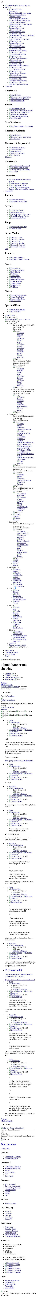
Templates (18, 281)
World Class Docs (22, 183)
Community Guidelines (12, 1236)
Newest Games (19, 212)
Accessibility (9, 1286)
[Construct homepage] (17, 5)
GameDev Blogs (10, 1233)
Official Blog (22, 227)
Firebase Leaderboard (8, 700)
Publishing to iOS (21, 114)
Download (21, 147)
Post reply (4, 683)
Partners (7, 1192)
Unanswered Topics (11, 652)
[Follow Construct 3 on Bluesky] (16, 243)
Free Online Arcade (11, 1234)
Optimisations (23, 116)
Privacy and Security (23, 169)
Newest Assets (21, 295)
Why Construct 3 (10, 1184)
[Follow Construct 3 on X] (14, 241)
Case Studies (9, 1176)
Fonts (16, 274)
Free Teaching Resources (13, 1188)
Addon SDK (20, 101)
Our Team (8, 1213)
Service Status (9, 1288)
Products (8, 7)
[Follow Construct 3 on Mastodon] (17, 247)
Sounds (21, 279)
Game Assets (9, 1227)
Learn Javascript (10, 1190)
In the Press (8, 1217)
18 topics (16, 728)
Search (7, 656)
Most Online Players (22, 216)
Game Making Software (13, 1157)
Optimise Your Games (25, 458)
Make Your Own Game (12, 1168)
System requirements (24, 97)
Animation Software (11, 1158)
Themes (18, 283)
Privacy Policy (9, 1282)
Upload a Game (21, 218)
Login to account (20, 645)
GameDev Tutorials (11, 1231)
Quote (20, 735)
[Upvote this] (15, 730)
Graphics (18, 278)
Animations (20, 270)
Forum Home (19, 200)
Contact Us (12, 643)
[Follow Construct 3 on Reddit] (16, 237)
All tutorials (17, 118)
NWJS (20, 149)
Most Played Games (24, 214)
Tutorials (16, 139)
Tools (16, 287)
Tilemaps (17, 285)
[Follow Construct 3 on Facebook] (17, 245)
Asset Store (13, 567)
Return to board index (16, 1128)
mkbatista (4, 709)
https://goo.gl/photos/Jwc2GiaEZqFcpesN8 (19, 761)
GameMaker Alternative (13, 1166)
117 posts (23, 728)
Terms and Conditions (12, 1280)
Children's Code (10, 1284)
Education (8, 157)
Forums (11, 588)
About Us (8, 1211)
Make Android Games (24, 451)
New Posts (17, 229)
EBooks (17, 272)
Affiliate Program (10, 1203)
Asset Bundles (20, 310)
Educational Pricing (20, 185)
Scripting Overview (22, 99)
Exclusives (17, 301)
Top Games (19, 210)
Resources (8, 86)
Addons (17, 268)
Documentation (10, 1172)
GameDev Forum (10, 1229)
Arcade (11, 605)
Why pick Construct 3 (22, 166)
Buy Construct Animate (21, 259)
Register (8, 315)
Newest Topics (22, 201)
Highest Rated (20, 299)
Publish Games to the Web (24, 447)
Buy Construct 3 (18, 258)
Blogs (11, 630)
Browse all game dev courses (23, 126)
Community (9, 191)
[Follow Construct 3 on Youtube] (16, 239)
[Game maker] (17, 319)
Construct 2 (22, 488)
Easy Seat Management (12, 1186)
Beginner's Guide (19, 109)
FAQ (16, 171)
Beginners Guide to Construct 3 (25, 443)
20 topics (16, 794)
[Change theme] (18, 647)
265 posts (23, 794)
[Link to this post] (14, 733)
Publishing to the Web (25, 110)
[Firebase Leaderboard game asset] (1, 698)
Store (6, 249)
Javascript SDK (19, 153)
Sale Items (16, 311)
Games (17, 276)
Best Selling (19, 297)
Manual (18, 95)
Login (13, 315)
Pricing (7, 1170)
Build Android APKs (23, 112)
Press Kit (8, 1215)
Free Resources (23, 168)
